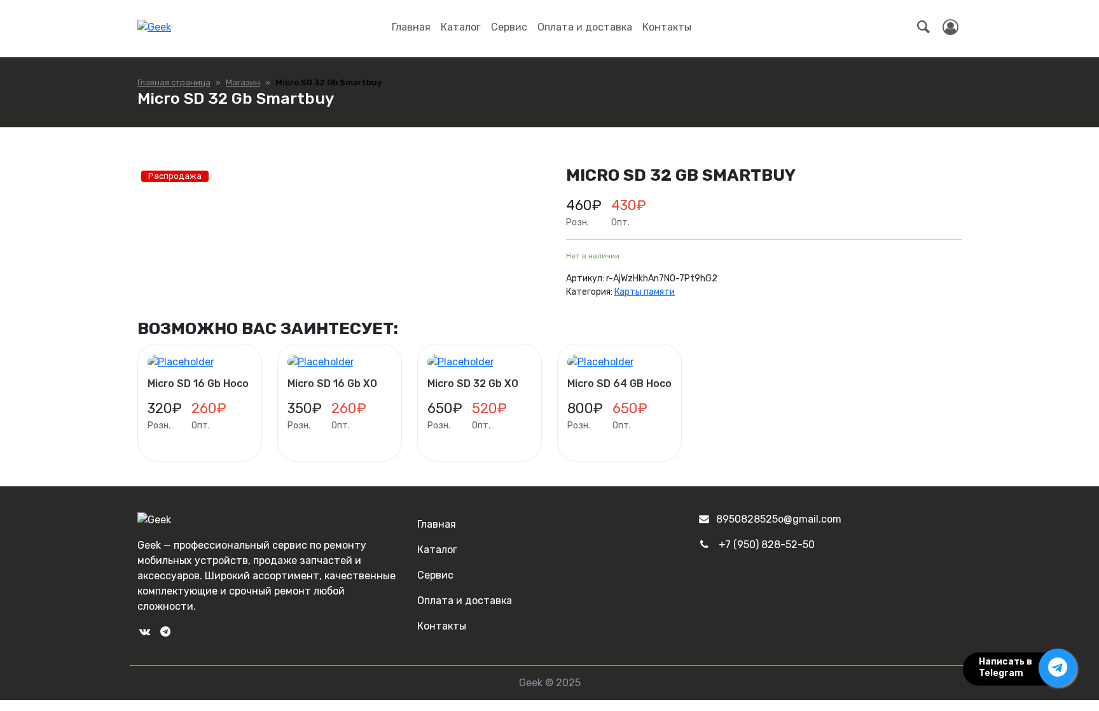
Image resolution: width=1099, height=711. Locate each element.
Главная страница (174, 82)
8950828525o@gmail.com (778, 519)
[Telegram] (165, 632)
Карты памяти (644, 291)
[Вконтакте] (144, 632)
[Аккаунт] (950, 27)
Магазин (243, 82)
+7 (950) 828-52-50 (767, 545)
